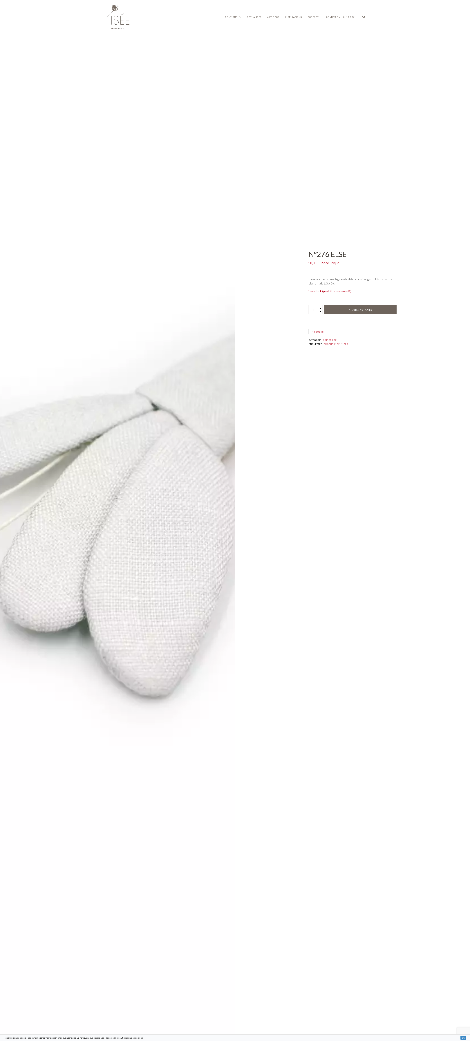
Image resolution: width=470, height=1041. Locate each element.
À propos (273, 17)
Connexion (333, 17)
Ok (463, 1037)
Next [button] (211, 520)
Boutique (231, 17)
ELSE (337, 344)
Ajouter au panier (360, 310)
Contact (313, 17)
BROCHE (328, 344)
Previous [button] (23, 520)
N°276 (344, 344)
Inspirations (293, 17)
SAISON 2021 (330, 340)
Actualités (254, 17)
